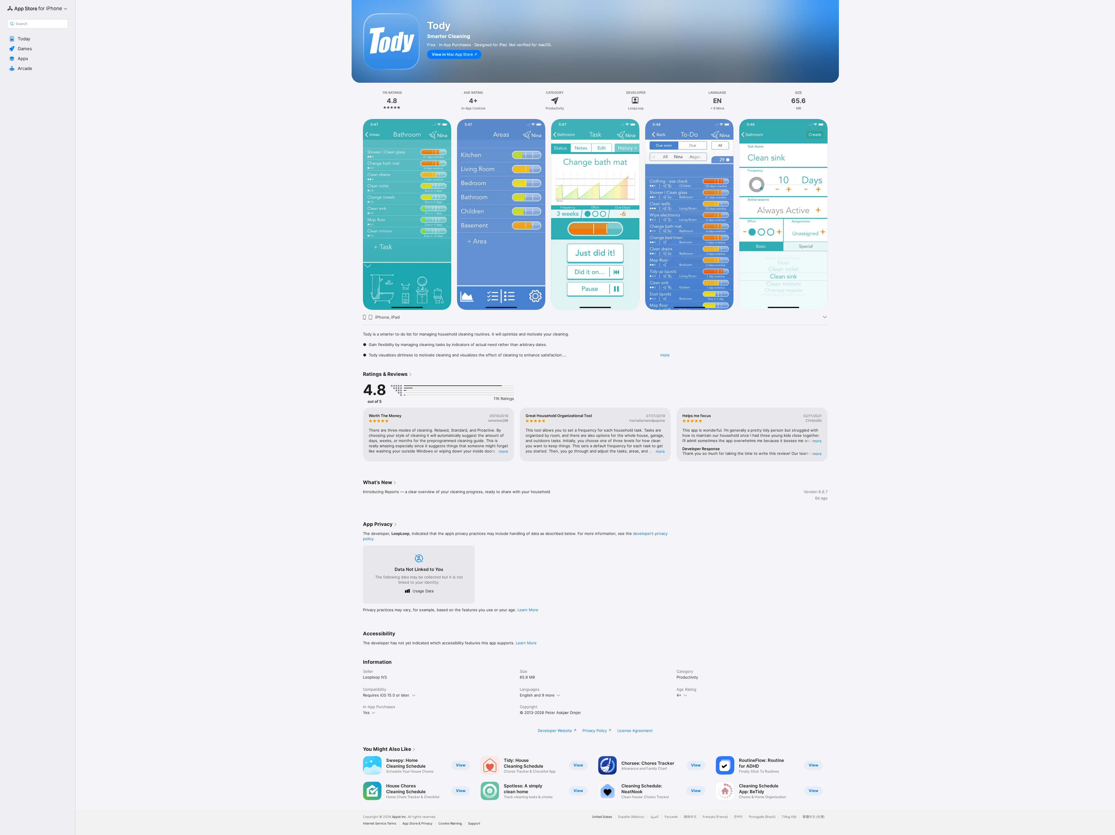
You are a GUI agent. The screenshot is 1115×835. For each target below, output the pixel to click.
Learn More (527, 609)
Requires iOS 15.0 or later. (386, 695)
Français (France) (715, 816)
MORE (503, 451)
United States (602, 816)
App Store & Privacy (417, 823)
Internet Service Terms (379, 823)
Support (474, 823)
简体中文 (690, 816)
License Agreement (635, 730)
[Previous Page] (357, 434)
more (665, 355)
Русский (671, 816)
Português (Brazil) (762, 816)
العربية (654, 816)
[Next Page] (833, 434)
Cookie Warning (450, 823)
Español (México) (631, 816)
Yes (366, 712)
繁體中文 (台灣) (814, 816)
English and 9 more (537, 695)
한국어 (738, 816)
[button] (38, 39)
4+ (679, 695)
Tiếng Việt (789, 816)
